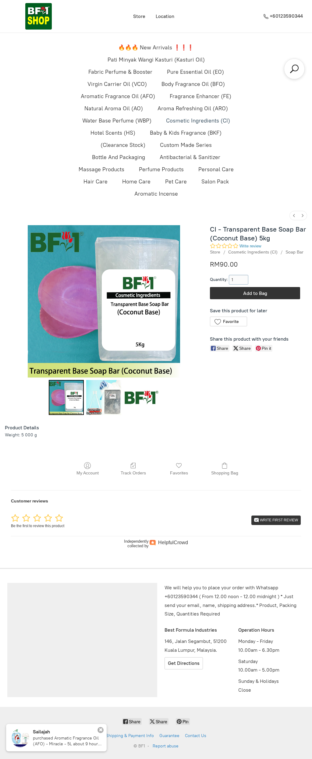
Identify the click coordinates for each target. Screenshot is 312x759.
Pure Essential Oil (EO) (195, 72)
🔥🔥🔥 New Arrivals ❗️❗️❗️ (156, 47)
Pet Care (176, 181)
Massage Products (101, 169)
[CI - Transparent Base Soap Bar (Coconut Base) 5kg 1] (103, 397)
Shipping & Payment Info (130, 735)
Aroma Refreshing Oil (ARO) (193, 108)
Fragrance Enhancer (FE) (200, 96)
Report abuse (166, 746)
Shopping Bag (224, 472)
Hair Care (95, 181)
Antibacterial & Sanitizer (190, 157)
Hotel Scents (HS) (112, 132)
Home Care (136, 181)
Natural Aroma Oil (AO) (113, 108)
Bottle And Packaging (118, 157)
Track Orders (133, 472)
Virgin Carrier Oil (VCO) (117, 84)
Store (139, 16)
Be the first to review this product (37, 526)
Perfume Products (161, 169)
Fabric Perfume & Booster (120, 72)
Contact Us (195, 735)
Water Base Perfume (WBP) (116, 120)
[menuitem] (294, 215)
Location (165, 16)
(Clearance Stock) (123, 145)
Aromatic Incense (156, 193)
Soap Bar (294, 252)
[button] (228, 321)
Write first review (278, 520)
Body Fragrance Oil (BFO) (193, 84)
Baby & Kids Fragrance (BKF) (186, 132)
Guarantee (169, 735)
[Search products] (294, 68)
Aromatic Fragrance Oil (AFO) (118, 96)
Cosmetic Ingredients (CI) (198, 120)
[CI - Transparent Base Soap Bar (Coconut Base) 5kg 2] (141, 397)
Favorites (179, 472)
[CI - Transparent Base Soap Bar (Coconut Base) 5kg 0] (66, 397)
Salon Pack (215, 181)
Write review (250, 246)
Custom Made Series (186, 145)
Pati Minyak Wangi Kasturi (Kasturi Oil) (156, 59)
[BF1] (38, 16)
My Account (87, 472)
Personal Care (216, 169)
